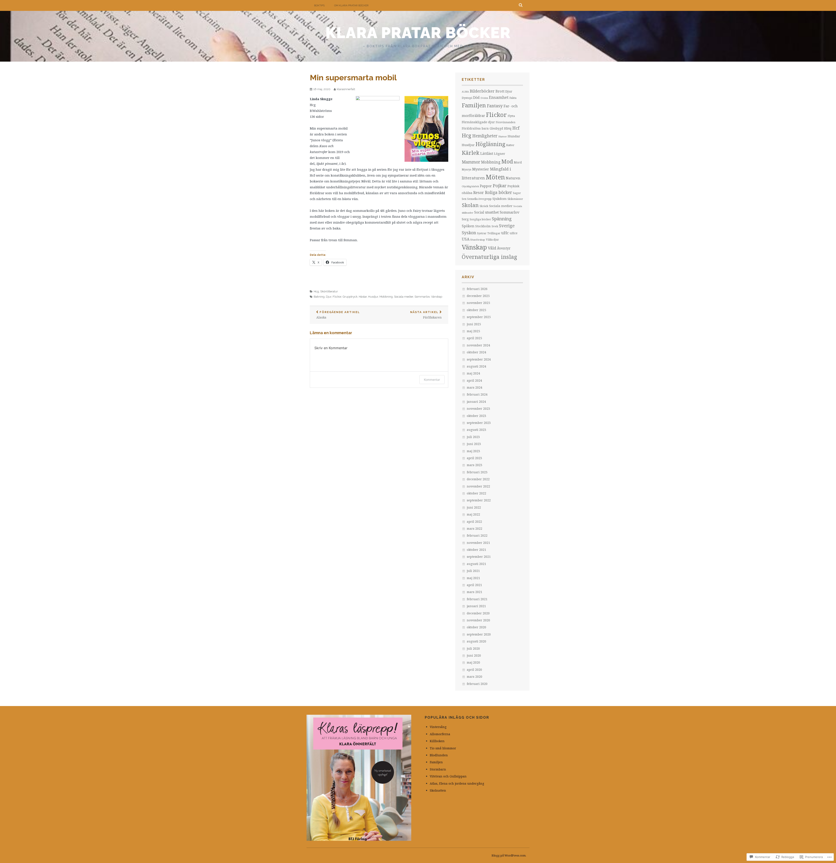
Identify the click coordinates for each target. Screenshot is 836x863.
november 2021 (478, 543)
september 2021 (479, 557)
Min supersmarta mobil (353, 77)
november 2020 (478, 620)
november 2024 (478, 345)
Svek (495, 226)
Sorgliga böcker (480, 219)
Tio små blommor (443, 748)
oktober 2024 (476, 352)
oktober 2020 (476, 627)
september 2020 (479, 634)
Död (476, 97)
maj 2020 (473, 662)
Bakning (319, 296)
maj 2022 (473, 514)
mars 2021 (474, 592)
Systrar (481, 233)
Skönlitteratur (329, 291)
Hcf (515, 128)
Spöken (468, 226)
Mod (507, 161)
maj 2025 (473, 331)
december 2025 (478, 296)
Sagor (517, 193)
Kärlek (470, 152)
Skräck (484, 206)
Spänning (502, 219)
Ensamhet (499, 97)
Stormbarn (438, 769)
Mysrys (466, 169)
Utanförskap (477, 239)
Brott (500, 91)
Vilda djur (492, 239)
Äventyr (504, 248)
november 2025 (478, 303)
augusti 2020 (476, 641)
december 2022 (478, 479)
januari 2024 (476, 401)
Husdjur (373, 296)
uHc (505, 232)
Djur (328, 296)
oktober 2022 (476, 493)
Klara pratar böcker (418, 33)
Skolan (470, 205)
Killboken (437, 741)
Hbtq (507, 128)
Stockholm (483, 226)
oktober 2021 (476, 550)
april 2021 (474, 585)
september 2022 (479, 500)
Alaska (338, 314)
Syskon (469, 233)
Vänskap (436, 296)
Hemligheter (484, 136)
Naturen (513, 177)
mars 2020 (474, 676)
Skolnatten (438, 790)
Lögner (499, 153)
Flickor (337, 296)
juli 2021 (473, 571)
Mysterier (480, 169)
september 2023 (479, 423)
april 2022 (474, 521)
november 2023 (478, 408)
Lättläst (486, 153)
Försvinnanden (505, 122)
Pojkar (500, 185)
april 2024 (474, 380)
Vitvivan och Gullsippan (448, 776)
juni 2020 (474, 655)
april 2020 (474, 669)
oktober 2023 (476, 416)
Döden (484, 97)
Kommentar (432, 379)
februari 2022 (477, 535)
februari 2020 (477, 684)
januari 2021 (476, 606)
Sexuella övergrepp (479, 199)
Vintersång (438, 727)
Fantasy (495, 106)
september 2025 (479, 317)
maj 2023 (473, 451)
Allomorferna (440, 734)
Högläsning (490, 144)
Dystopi (467, 98)
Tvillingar (493, 233)
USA (465, 239)
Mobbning (386, 296)
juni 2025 (474, 324)
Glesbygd (496, 128)
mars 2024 (474, 387)
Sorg (465, 219)
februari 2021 (477, 599)
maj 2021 (473, 578)
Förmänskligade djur (478, 122)
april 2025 (474, 338)
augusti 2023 (476, 430)
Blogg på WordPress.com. (509, 855)
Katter (510, 145)
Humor (502, 136)
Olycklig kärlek (470, 186)
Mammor (471, 162)
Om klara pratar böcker (351, 5)
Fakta (512, 98)
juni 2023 (474, 444)
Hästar (363, 296)
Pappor (486, 186)
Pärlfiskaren (426, 314)
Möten (495, 177)
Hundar (514, 136)
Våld (492, 248)
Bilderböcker (482, 91)
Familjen (474, 105)
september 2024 (479, 359)
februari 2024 (477, 394)
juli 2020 (473, 648)
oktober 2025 (476, 310)
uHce (513, 233)
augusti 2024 (476, 366)
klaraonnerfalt (346, 89)
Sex (464, 199)
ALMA (465, 91)
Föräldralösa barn (475, 128)
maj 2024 (473, 373)
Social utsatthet (486, 212)
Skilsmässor (515, 199)
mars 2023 (474, 465)
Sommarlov (422, 296)
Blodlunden (439, 755)
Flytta (511, 116)
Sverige (507, 226)
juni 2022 (474, 507)
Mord (518, 162)
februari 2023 (477, 472)
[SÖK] (521, 5)
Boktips (319, 5)
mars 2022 (474, 528)
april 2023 (474, 458)
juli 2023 (473, 437)
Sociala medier (403, 296)
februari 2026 (477, 289)
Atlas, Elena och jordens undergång (457, 783)
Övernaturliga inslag (489, 256)
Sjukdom (499, 198)
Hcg (316, 291)
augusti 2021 (476, 564)
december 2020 (478, 613)
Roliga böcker (498, 192)
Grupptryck (350, 296)
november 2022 (478, 486)
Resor (478, 192)
